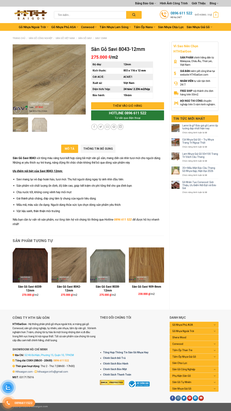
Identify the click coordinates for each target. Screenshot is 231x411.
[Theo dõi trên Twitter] (184, 398)
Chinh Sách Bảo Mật (115, 369)
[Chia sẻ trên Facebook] (94, 127)
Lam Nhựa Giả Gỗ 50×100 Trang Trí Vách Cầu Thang (200, 155)
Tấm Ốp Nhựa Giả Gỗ (184, 356)
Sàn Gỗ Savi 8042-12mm (69, 288)
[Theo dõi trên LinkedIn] (195, 398)
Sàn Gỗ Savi (85, 38)
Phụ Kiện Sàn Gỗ (181, 375)
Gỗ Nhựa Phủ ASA (63, 27)
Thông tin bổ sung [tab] (98, 148)
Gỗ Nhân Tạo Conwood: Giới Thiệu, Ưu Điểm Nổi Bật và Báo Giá (199, 185)
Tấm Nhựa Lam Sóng (113, 27)
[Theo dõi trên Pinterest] (189, 398)
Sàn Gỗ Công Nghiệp (40, 38)
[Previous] (18, 79)
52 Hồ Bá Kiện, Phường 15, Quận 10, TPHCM (49, 355)
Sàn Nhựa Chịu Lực (171, 27)
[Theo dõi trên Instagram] (178, 398)
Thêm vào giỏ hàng (127, 105)
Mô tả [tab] (70, 148)
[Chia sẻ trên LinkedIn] (120, 127)
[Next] (79, 79)
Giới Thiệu (199, 3)
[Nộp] (133, 15)
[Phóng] (17, 110)
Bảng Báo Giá (144, 3)
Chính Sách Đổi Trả (114, 358)
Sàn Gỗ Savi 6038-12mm (30, 288)
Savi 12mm (101, 38)
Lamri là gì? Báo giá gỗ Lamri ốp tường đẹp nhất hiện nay (200, 127)
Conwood (87, 27)
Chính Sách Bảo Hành (115, 363)
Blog (213, 3)
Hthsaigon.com (24, 371)
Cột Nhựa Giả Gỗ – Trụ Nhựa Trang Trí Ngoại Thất (198, 141)
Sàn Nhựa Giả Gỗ (198, 27)
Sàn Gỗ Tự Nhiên (181, 382)
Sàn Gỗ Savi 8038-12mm (108, 288)
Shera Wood (179, 337)
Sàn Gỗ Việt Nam (65, 38)
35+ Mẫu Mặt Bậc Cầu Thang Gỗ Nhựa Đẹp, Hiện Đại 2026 (198, 169)
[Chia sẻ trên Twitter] (101, 127)
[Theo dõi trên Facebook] (172, 398)
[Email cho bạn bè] (107, 127)
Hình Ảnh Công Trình (174, 3)
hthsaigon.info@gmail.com (52, 371)
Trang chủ (19, 38)
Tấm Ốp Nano (143, 27)
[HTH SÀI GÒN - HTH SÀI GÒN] (31, 15)
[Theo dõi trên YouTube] (201, 398)
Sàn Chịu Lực (179, 363)
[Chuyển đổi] (214, 325)
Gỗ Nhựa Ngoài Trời (32, 27)
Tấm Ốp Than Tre (182, 350)
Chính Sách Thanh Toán (117, 374)
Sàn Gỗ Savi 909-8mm (146, 286)
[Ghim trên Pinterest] (114, 127)
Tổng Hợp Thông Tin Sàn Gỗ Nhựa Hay (125, 352)
